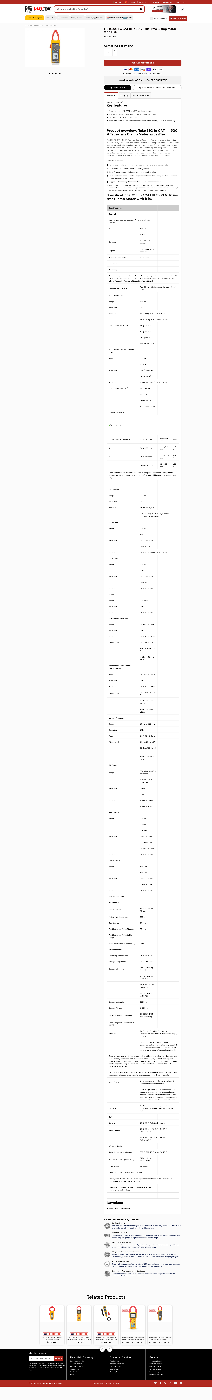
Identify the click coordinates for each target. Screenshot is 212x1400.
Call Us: (106, 713)
